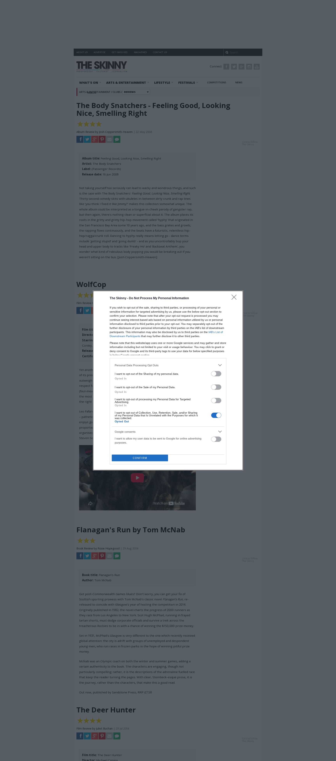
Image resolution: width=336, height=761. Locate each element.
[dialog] (168, 380)
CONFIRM (140, 458)
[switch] (216, 373)
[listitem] (168, 365)
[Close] (235, 298)
